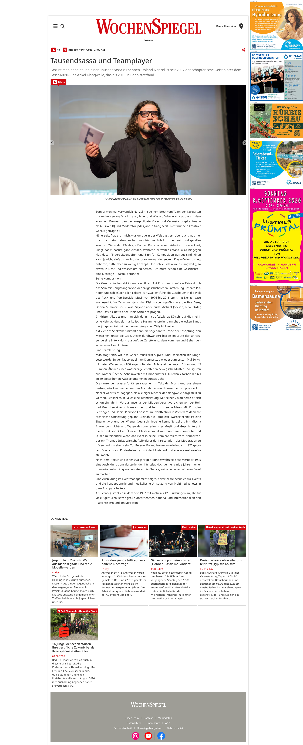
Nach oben (61, 519)
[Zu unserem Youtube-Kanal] (148, 735)
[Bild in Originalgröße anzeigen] (148, 140)
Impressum (153, 723)
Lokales (148, 40)
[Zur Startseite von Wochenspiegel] (148, 26)
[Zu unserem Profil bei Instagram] (135, 735)
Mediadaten (165, 718)
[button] (55, 26)
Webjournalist (175, 728)
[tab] (58, 82)
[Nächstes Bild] (244, 142)
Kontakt (148, 718)
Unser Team (132, 718)
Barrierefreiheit (123, 728)
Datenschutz (134, 723)
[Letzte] (52, 142)
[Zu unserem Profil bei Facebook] (161, 735)
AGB (167, 723)
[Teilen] (243, 50)
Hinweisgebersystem (149, 728)
